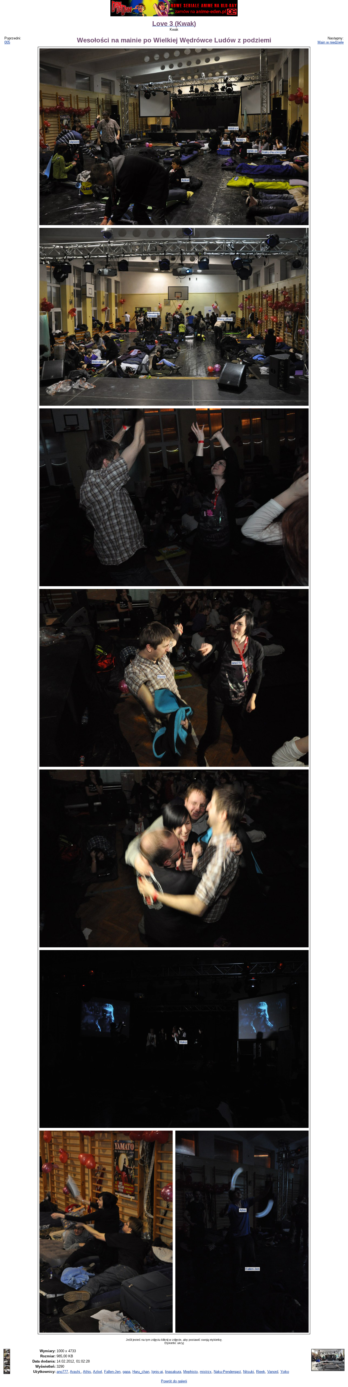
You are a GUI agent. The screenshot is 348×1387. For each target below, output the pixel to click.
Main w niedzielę (331, 42)
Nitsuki (152, 315)
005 (7, 42)
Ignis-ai (252, 151)
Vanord (74, 142)
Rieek (161, 676)
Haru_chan (224, 319)
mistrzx (233, 128)
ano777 (237, 663)
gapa (226, 142)
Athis (243, 1210)
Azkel (185, 180)
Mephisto (190, 1372)
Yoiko (183, 1042)
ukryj (180, 1343)
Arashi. (241, 139)
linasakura (99, 362)
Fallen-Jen (252, 1269)
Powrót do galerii (174, 1381)
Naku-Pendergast (273, 152)
